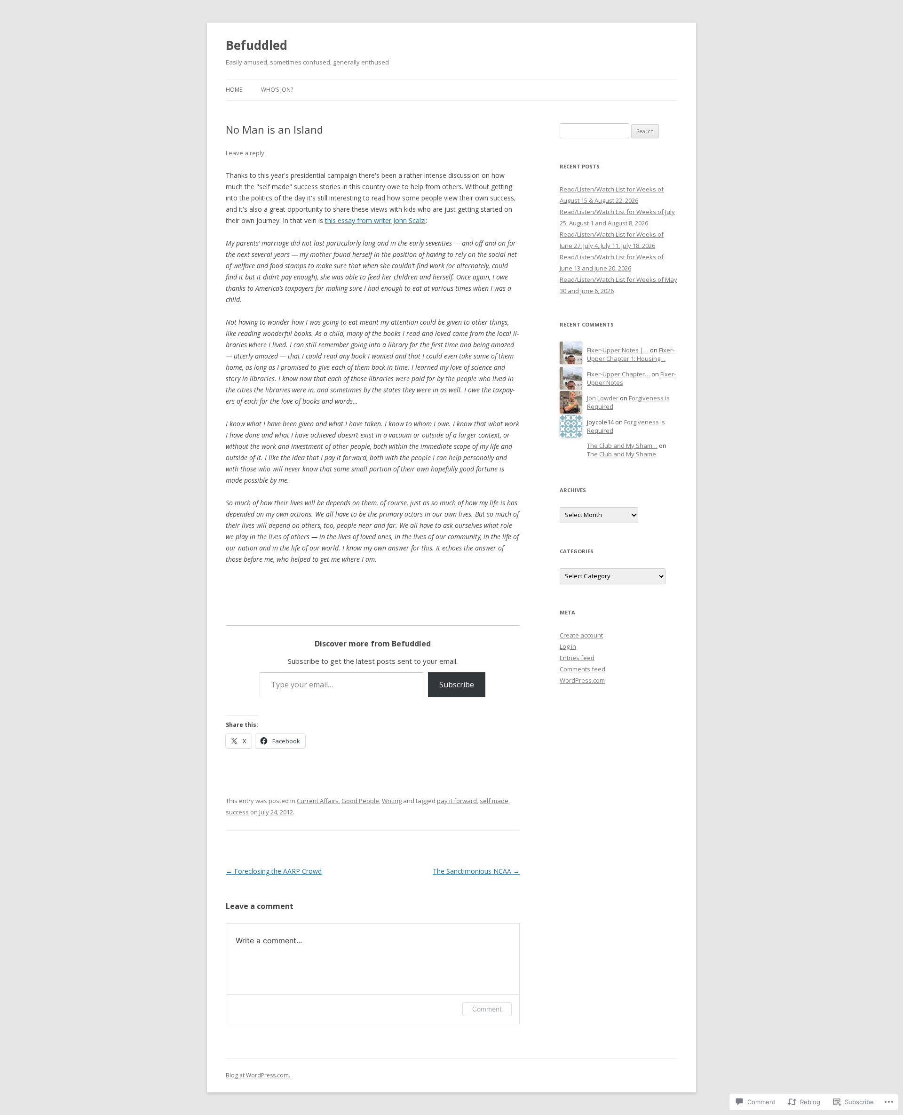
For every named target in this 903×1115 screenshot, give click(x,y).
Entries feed (577, 657)
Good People (360, 800)
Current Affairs (318, 800)
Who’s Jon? (277, 90)
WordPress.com (582, 680)
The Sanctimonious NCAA (476, 871)
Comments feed (582, 669)
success (237, 812)
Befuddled (256, 45)
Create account (581, 635)
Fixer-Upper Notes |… (618, 350)
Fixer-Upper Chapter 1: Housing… (630, 354)
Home (234, 90)
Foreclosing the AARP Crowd (274, 871)
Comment (487, 1009)
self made (494, 800)
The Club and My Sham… (622, 445)
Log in (568, 646)
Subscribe (456, 684)
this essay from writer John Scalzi (375, 220)
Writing (392, 800)
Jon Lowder (602, 398)
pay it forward (457, 800)
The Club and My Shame (621, 454)
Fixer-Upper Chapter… (618, 374)
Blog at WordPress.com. (258, 1075)
